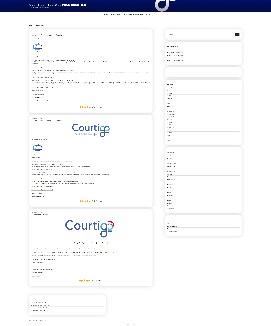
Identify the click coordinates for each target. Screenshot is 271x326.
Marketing (169, 190)
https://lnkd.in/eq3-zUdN (46, 87)
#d (57, 181)
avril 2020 (169, 138)
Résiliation (169, 203)
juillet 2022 (169, 122)
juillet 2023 (169, 93)
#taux (47, 164)
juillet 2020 (170, 130)
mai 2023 (169, 98)
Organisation (170, 197)
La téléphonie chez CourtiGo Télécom (176, 58)
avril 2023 (169, 101)
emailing (169, 182)
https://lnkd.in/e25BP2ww (46, 77)
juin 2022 (169, 124)
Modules (169, 192)
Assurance (169, 161)
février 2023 (170, 106)
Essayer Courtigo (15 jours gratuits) (133, 14)
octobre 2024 (170, 87)
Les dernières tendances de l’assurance (176, 50)
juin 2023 (169, 95)
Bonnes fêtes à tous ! (40, 215)
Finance (169, 187)
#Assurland (88, 166)
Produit (169, 200)
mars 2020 (169, 140)
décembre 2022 (171, 111)
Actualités (169, 155)
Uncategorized (170, 208)
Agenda (169, 158)
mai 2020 (169, 135)
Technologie (170, 205)
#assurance (55, 164)
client (168, 168)
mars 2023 (169, 103)
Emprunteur (170, 184)
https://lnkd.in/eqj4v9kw (46, 169)
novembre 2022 (171, 114)
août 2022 (169, 119)
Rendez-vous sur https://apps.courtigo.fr (42, 190)
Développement (171, 179)
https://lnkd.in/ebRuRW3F (47, 67)
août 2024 (169, 90)
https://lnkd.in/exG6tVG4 (46, 186)
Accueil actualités (115, 14)
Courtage (169, 174)
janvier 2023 (170, 109)
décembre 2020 (171, 127)
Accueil (106, 14)
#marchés (47, 181)
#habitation (60, 173)
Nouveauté (170, 195)
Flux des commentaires (172, 228)
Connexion (149, 14)
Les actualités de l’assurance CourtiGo (47, 35)
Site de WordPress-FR (172, 231)
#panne (44, 174)
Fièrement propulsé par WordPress (37, 320)
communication (171, 171)
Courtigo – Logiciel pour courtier (57, 4)
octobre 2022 (170, 116)
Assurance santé (171, 166)
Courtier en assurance (172, 176)
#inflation (35, 183)
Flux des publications (172, 226)
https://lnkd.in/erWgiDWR (46, 178)
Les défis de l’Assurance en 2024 (175, 52)
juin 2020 (169, 132)
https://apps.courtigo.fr (37, 90)
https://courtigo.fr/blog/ (37, 97)
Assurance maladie (171, 163)
